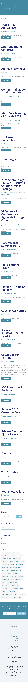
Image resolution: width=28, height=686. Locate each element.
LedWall (3, 573)
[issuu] (5, 12)
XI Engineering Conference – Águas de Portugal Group (13, 216)
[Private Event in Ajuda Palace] (9, 438)
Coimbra (4, 558)
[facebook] (2, 12)
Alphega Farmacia (13, 68)
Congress (11, 561)
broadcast (20, 555)
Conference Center (17, 558)
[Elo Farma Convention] (7, 144)
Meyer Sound (13, 576)
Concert (9, 558)
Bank (14, 552)
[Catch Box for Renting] (7, 361)
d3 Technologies (5, 564)
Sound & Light (5, 591)
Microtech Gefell (5, 579)
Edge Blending (19, 564)
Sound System (13, 591)
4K (2, 552)
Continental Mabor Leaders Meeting (13, 91)
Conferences (4, 561)
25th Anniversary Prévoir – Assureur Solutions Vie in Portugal (13, 184)
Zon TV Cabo (9, 472)
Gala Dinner (9, 567)
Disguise (10, 6)
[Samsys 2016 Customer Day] (9, 416)
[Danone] (4, 457)
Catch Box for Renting (10, 356)
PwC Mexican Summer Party (10, 244)
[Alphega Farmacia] (6, 72)
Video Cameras (5, 597)
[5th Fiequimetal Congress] (8, 53)
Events (3, 538)
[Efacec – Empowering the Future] (10, 339)
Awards (9, 552)
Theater (15, 594)
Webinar (20, 597)
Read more (6, 37)
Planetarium (4, 588)
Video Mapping (13, 597)
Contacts (7, 8)
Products (4, 541)
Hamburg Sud (10, 159)
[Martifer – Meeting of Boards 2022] (10, 120)
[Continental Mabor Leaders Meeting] (11, 96)
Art (5, 552)
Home (4, 6)
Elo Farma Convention (8, 139)
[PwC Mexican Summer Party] (9, 249)
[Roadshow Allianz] (6, 495)
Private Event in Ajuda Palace (11, 433)
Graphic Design (16, 567)
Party (18, 585)
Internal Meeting (5, 570)
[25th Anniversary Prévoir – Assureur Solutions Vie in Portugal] (14, 193)
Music (3, 582)
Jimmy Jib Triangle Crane (16, 570)
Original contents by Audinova (8, 585)
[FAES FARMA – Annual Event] (9, 31)
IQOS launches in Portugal (12, 389)
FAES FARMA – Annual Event (10, 26)
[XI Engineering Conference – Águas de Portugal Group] (14, 225)
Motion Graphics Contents (16, 579)
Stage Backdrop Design (7, 594)
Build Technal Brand (10, 266)
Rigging (21, 588)
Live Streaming (5, 576)
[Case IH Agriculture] (6, 314)
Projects (4, 543)
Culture (22, 561)
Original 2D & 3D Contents (12, 582)
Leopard (9, 573)
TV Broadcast (22, 594)
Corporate (17, 561)
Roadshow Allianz (12, 491)
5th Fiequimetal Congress (11, 48)
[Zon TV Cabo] (5, 476)
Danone (6, 453)
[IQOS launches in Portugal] (8, 394)
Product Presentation (13, 588)
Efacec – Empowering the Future (12, 332)
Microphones (20, 576)
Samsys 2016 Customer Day (10, 411)
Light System (15, 573)
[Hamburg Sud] (5, 163)
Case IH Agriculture (14, 310)
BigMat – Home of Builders (13, 288)
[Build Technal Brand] (7, 271)
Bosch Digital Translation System (9, 555)
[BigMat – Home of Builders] (8, 293)
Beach (18, 552)
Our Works (18, 6)
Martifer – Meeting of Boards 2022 (13, 115)
